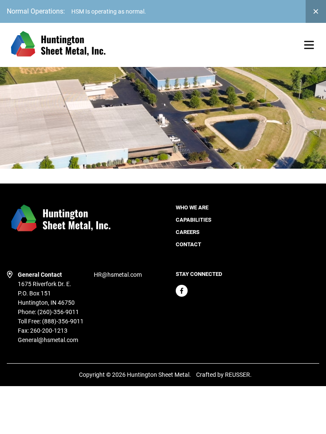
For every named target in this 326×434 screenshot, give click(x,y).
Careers (188, 232)
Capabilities (193, 220)
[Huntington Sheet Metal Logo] (58, 45)
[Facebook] (182, 291)
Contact (188, 244)
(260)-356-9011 (58, 312)
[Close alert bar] (316, 11)
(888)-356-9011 (63, 321)
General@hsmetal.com (48, 340)
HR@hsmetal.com (118, 274)
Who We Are (192, 207)
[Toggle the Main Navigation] (309, 45)
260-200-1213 (48, 330)
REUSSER (237, 374)
